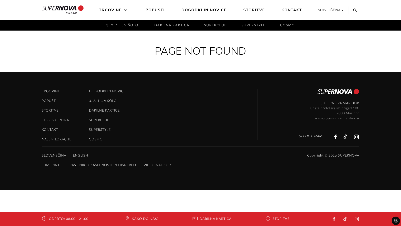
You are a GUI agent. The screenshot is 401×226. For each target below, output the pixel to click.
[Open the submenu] (126, 10)
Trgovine (110, 10)
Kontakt (292, 10)
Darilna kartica (171, 25)
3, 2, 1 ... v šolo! (123, 25)
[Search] (354, 10)
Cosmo (287, 25)
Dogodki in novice (204, 10)
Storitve (254, 10)
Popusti (155, 10)
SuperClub (215, 25)
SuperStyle (253, 25)
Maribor (71, 13)
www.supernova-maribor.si (337, 118)
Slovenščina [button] (329, 10)
